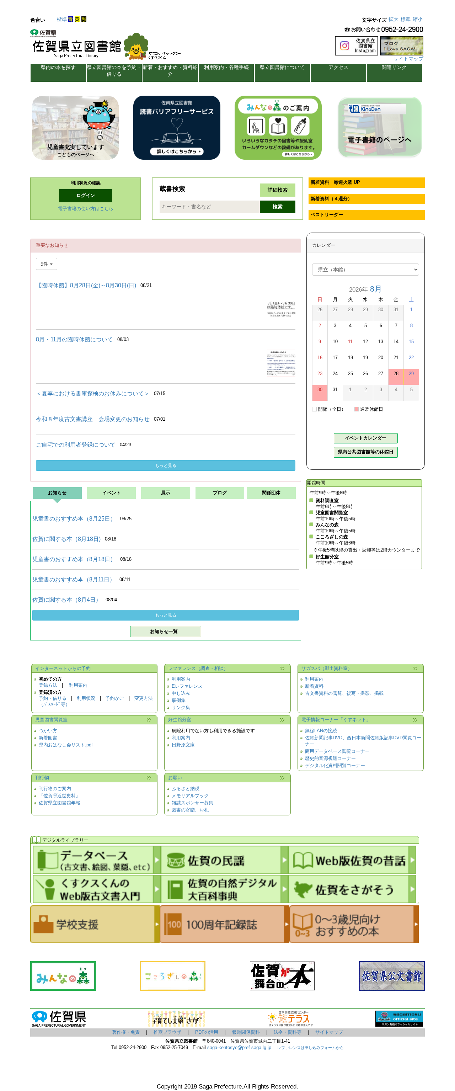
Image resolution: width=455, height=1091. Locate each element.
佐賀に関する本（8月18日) (66, 539)
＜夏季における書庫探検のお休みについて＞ (93, 393)
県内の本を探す (58, 67)
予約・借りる (52, 698)
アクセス (338, 67)
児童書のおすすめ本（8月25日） (74, 519)
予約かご (115, 698)
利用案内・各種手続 (226, 67)
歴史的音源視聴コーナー (330, 758)
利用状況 (86, 698)
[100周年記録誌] (224, 939)
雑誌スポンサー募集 (192, 802)
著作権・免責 (126, 1032)
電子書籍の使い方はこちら (85, 208)
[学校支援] (95, 939)
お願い (175, 777)
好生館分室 (179, 719)
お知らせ (57, 492)
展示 (165, 492)
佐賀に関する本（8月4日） (66, 600)
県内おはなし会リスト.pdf (66, 745)
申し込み (181, 693)
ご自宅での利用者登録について (76, 445)
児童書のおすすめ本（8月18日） (74, 559)
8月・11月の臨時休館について (74, 339)
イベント (111, 492)
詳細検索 (278, 190)
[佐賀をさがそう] (352, 900)
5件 (45, 264)
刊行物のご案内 (55, 788)
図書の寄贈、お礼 (190, 810)
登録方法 (48, 685)
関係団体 (271, 492)
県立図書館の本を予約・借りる (114, 70)
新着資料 (314, 686)
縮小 (418, 19)
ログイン (85, 195)
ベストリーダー (327, 214)
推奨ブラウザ (167, 1032)
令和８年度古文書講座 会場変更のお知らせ (93, 419)
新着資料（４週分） (331, 198)
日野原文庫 (183, 745)
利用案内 (78, 685)
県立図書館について (282, 67)
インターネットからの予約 (63, 668)
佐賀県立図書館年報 (59, 802)
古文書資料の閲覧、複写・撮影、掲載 (344, 693)
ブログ (220, 492)
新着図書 (48, 737)
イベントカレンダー (365, 438)
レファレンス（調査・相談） (198, 668)
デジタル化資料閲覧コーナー (335, 765)
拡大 (393, 19)
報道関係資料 (246, 1032)
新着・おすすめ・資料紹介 (170, 70)
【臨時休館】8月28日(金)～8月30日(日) (86, 285)
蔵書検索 (172, 188)
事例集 (179, 700)
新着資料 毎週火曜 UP (335, 182)
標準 (62, 19)
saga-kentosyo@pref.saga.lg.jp (238, 1047)
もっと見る (165, 465)
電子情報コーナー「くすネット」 (336, 719)
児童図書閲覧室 (51, 719)
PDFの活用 (206, 1032)
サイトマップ (408, 59)
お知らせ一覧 (164, 631)
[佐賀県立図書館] (107, 46)
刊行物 (42, 777)
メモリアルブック (190, 795)
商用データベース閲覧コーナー (337, 751)
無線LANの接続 (321, 730)
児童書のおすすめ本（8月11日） (73, 579)
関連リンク (394, 67)
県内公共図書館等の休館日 (366, 451)
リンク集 (181, 707)
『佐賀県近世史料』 (59, 795)
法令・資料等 (287, 1032)
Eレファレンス (187, 686)
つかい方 (48, 730)
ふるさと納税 (185, 788)
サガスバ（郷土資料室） (326, 668)
